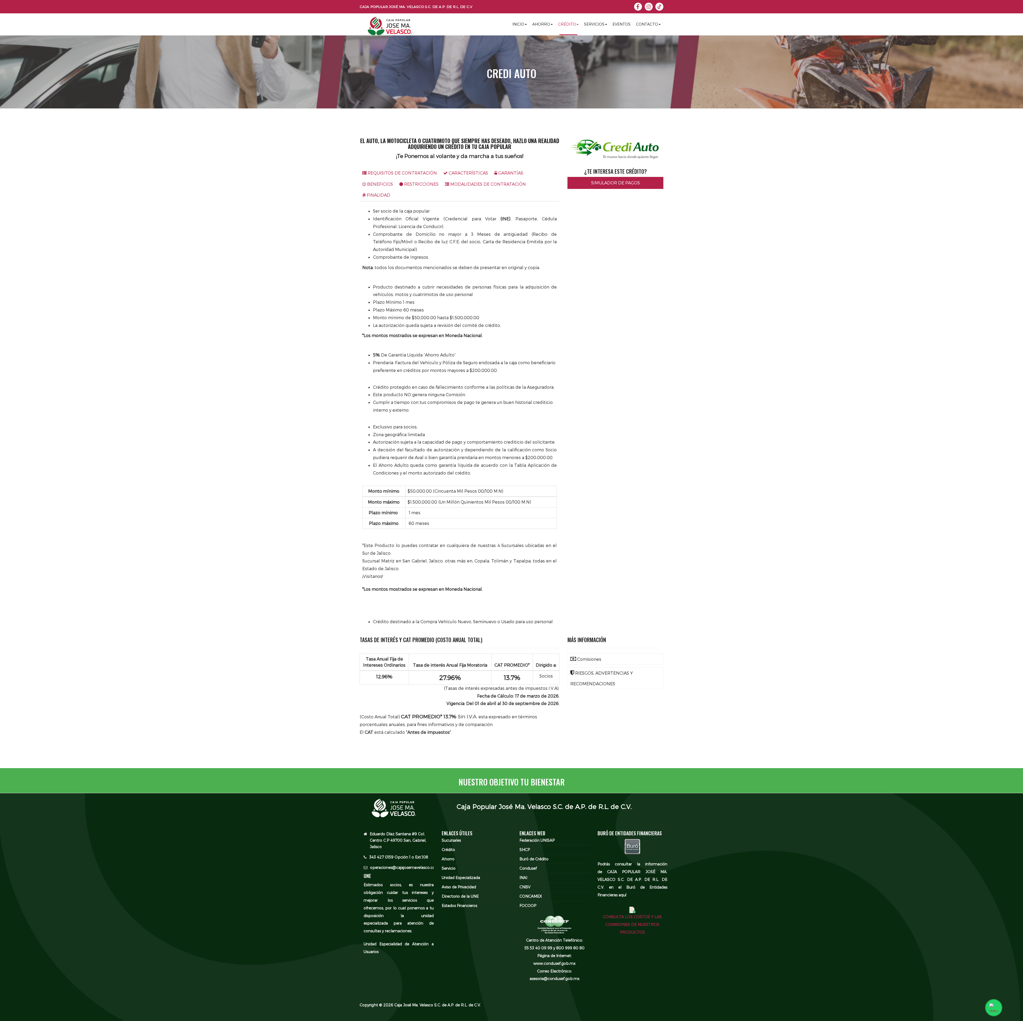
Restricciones (421, 184)
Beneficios (379, 184)
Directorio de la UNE (460, 896)
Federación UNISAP (537, 840)
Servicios (594, 24)
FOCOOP (527, 905)
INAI (523, 877)
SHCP (524, 849)
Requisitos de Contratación (402, 172)
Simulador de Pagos (615, 182)
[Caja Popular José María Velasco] (390, 28)
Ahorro (541, 24)
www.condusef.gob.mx (554, 963)
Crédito (567, 24)
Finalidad (378, 194)
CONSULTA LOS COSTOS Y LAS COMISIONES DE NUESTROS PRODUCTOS (632, 924)
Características (468, 172)
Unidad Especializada (461, 877)
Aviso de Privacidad (459, 887)
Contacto (647, 24)
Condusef (528, 868)
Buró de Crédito (534, 859)
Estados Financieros (459, 905)
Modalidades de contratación (487, 184)
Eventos (621, 24)
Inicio (518, 24)
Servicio (449, 868)
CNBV (524, 887)
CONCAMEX (530, 896)
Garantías (510, 172)
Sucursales (451, 840)
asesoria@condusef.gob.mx (554, 978)
